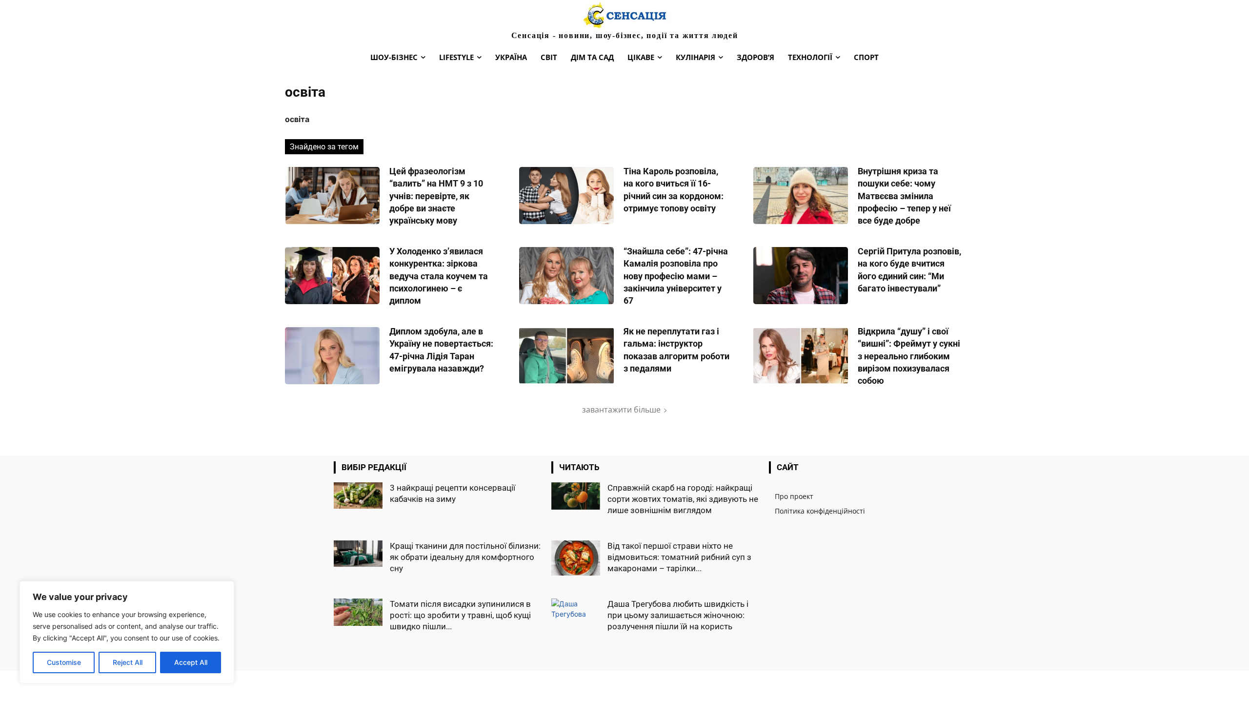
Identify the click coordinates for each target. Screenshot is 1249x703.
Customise (64, 662)
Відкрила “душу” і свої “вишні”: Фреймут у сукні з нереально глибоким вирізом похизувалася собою (909, 356)
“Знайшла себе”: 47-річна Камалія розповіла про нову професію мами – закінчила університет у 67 (676, 276)
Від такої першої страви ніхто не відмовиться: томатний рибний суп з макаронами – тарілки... (679, 557)
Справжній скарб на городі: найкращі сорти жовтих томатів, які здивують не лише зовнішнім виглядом (682, 499)
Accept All (190, 662)
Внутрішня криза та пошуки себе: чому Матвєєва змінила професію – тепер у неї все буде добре (904, 196)
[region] (127, 632)
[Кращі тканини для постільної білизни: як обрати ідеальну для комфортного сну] (358, 553)
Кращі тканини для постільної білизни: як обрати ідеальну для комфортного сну (465, 557)
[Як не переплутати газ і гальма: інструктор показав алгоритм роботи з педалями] (566, 355)
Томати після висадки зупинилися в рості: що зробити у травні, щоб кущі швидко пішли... (460, 615)
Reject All (127, 662)
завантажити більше (621, 409)
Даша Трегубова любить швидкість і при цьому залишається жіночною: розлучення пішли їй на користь (677, 615)
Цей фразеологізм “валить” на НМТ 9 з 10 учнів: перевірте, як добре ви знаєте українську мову (436, 196)
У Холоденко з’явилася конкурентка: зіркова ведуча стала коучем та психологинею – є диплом (438, 276)
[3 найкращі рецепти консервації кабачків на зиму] (358, 495)
